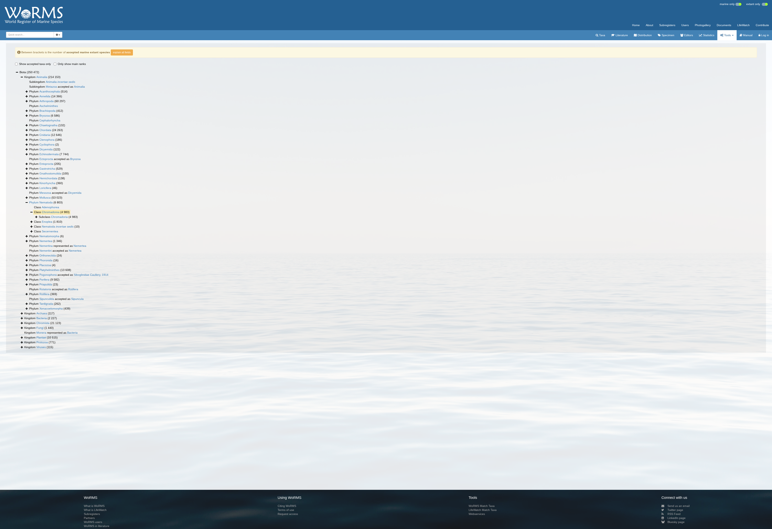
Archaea (41, 313)
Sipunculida (46, 298)
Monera (41, 332)
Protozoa (42, 342)
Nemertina (46, 245)
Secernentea (50, 231)
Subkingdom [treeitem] (52, 81)
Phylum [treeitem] (48, 91)
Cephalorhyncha (49, 120)
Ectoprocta (46, 159)
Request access (288, 514)
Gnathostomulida (50, 173)
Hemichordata (48, 178)
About (649, 25)
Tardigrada (46, 303)
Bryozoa (44, 115)
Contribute (762, 25)
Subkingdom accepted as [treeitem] (57, 86)
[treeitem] (46, 202)
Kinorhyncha (47, 183)
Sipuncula (77, 298)
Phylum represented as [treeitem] (57, 245)
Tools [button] (727, 35)
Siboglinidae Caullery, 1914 (91, 274)
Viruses (41, 347)
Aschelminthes (48, 106)
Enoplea (47, 221)
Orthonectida (47, 255)
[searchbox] (28, 35)
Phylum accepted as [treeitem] (55, 159)
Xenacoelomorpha (51, 308)
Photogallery (703, 25)
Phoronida (45, 260)
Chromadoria (59, 216)
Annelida (44, 96)
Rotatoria (45, 289)
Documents (724, 25)
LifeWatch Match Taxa (483, 510)
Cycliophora (46, 144)
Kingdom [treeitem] (42, 77)
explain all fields (122, 52)
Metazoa (51, 86)
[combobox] (30, 35)
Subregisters (667, 25)
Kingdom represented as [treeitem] (51, 332)
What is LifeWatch (95, 510)
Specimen (667, 35)
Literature (621, 35)
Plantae (41, 337)
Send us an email (678, 505)
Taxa (601, 35)
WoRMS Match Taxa (482, 505)
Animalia (41, 77)
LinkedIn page (676, 518)
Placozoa (45, 265)
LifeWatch (743, 25)
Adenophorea (50, 207)
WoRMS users (93, 522)
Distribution (644, 35)
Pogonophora (48, 274)
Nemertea (45, 241)
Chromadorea (51, 212)
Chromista (42, 323)
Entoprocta (46, 163)
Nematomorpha (49, 236)
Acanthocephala (49, 91)
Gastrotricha (47, 168)
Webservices (477, 514)
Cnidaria (44, 134)
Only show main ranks (72, 64)
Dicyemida (46, 149)
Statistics (708, 35)
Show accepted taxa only (35, 64)
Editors (688, 35)
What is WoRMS (94, 505)
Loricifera (45, 188)
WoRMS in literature (96, 526)
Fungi (40, 327)
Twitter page (675, 510)
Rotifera (73, 289)
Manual (747, 35)
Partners (89, 518)
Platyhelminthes (49, 270)
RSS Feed (674, 514)
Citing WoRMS (287, 505)
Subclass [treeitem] (58, 216)
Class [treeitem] (46, 207)
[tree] (386, 210)
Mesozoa (45, 192)
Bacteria (41, 318)
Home (636, 25)
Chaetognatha (48, 125)
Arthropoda (46, 101)
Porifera (44, 279)
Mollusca (45, 197)
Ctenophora (46, 139)
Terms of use (286, 510)
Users (685, 25)
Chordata (45, 130)
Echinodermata (49, 154)
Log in (764, 35)
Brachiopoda (47, 110)
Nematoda (46, 202)
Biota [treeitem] (29, 72)
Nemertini (45, 250)
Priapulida (45, 284)
